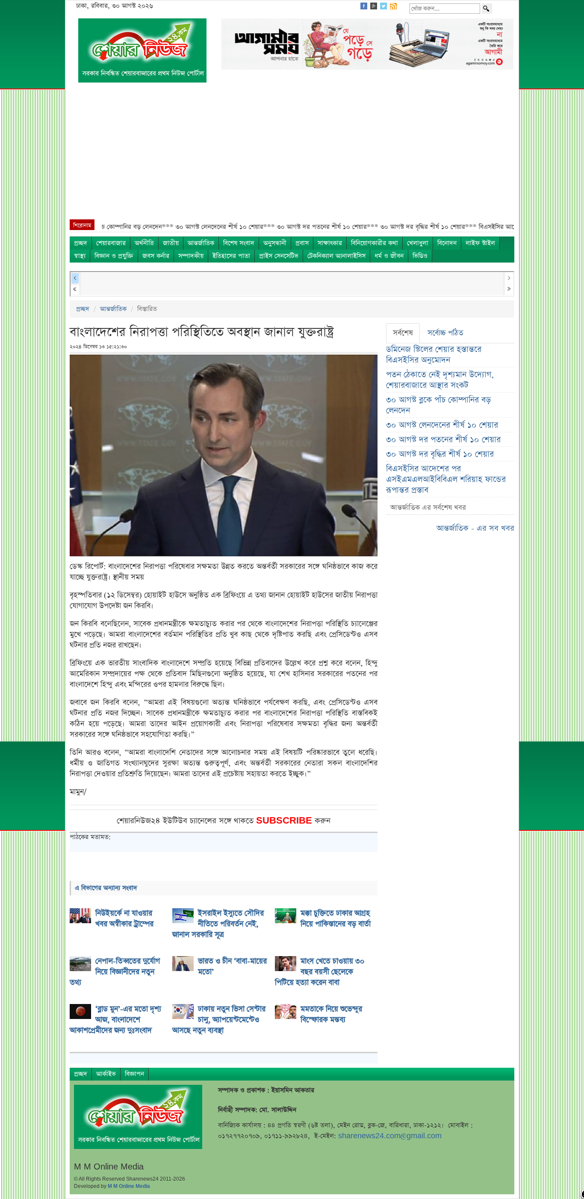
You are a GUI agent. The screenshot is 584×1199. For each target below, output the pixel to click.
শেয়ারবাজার (111, 243)
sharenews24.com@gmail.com (390, 1135)
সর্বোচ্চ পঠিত (445, 333)
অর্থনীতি (144, 243)
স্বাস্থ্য (80, 255)
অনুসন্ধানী (274, 243)
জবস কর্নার (155, 255)
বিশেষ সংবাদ (238, 243)
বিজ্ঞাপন (134, 1073)
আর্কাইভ (106, 1073)
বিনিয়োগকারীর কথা (374, 243)
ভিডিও (420, 255)
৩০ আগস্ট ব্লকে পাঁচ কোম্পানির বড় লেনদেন (438, 405)
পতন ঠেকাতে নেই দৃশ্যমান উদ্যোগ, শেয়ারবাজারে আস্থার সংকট (440, 380)
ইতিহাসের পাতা (231, 255)
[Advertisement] (292, 155)
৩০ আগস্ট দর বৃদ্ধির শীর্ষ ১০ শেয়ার (440, 454)
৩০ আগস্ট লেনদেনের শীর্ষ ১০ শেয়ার (442, 425)
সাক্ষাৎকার (330, 243)
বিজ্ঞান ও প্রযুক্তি (113, 255)
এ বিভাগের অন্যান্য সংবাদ (106, 887)
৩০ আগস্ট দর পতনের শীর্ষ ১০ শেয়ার (443, 440)
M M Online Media (129, 1186)
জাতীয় (171, 243)
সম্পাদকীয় (191, 255)
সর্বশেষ (403, 333)
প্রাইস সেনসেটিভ (278, 255)
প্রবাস (302, 243)
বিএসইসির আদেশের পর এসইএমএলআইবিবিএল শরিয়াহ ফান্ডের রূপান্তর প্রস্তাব (446, 479)
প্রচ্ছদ (80, 243)
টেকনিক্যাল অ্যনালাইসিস (336, 255)
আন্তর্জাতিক (201, 243)
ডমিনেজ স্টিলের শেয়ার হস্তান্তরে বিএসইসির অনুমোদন (433, 355)
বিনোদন (447, 243)
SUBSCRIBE (285, 820)
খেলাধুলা (417, 243)
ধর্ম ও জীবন (389, 255)
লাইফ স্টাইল (480, 243)
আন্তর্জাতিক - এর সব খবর (475, 528)
